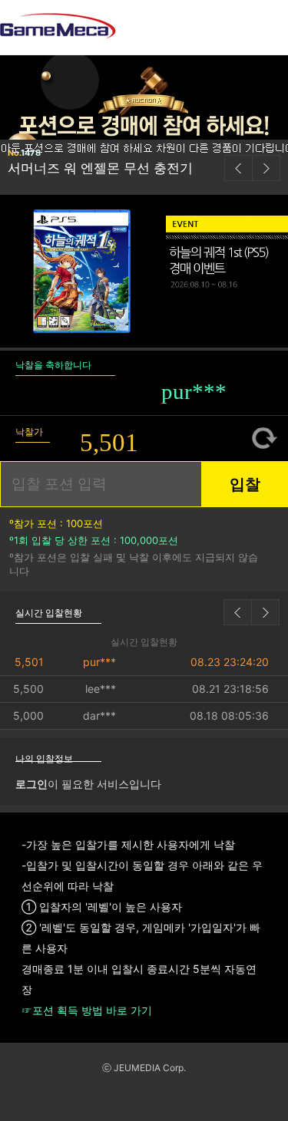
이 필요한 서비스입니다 (88, 784)
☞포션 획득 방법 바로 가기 (87, 1010)
